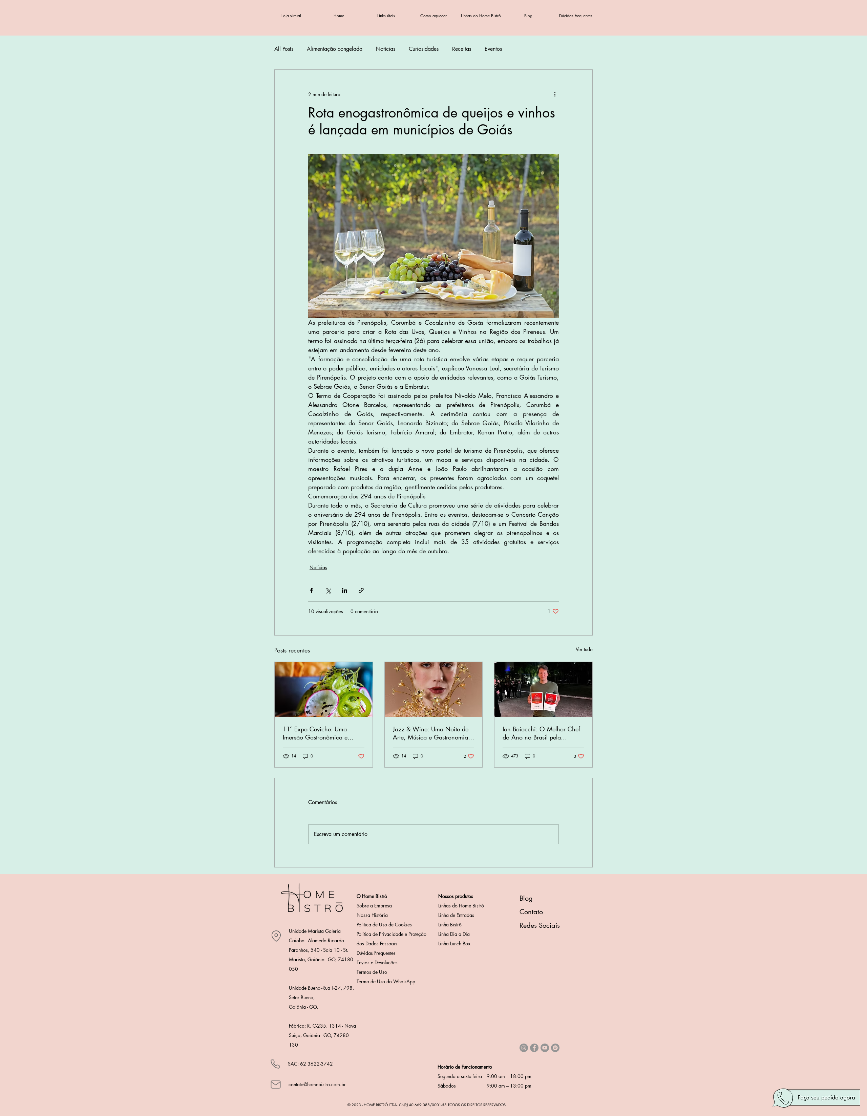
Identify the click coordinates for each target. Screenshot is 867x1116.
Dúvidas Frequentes (376, 953)
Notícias (385, 48)
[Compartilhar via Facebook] (311, 590)
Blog (526, 898)
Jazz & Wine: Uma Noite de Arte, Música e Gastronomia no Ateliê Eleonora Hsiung (430, 733)
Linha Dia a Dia (454, 934)
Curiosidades (424, 48)
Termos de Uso (372, 972)
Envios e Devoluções (377, 962)
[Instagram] (524, 1048)
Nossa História (372, 915)
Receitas (461, 48)
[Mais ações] (555, 94)
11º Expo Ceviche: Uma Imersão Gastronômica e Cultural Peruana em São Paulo (323, 733)
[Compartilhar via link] (361, 590)
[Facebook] (534, 1048)
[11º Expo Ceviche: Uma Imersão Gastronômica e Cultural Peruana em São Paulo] (324, 689)
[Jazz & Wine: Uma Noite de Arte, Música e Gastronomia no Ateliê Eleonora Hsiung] (434, 689)
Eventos (493, 48)
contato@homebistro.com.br (317, 1084)
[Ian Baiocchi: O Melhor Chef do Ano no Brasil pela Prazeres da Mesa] (543, 689)
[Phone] (275, 1064)
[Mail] (276, 1084)
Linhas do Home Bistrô (461, 905)
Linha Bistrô (450, 924)
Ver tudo (584, 649)
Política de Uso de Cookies (384, 924)
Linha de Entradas (456, 915)
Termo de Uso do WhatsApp (386, 981)
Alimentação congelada (334, 48)
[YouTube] (545, 1048)
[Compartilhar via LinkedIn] (344, 590)
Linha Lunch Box (454, 943)
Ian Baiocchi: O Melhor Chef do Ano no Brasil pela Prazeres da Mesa (541, 733)
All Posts (283, 48)
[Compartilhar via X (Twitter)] (328, 590)
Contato (531, 911)
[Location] (276, 936)
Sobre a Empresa (374, 905)
